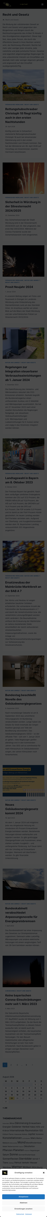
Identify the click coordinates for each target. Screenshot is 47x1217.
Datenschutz (20, 1214)
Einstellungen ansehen (23, 1209)
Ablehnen (23, 1203)
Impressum (28, 1214)
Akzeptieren (23, 1197)
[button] (44, 1173)
